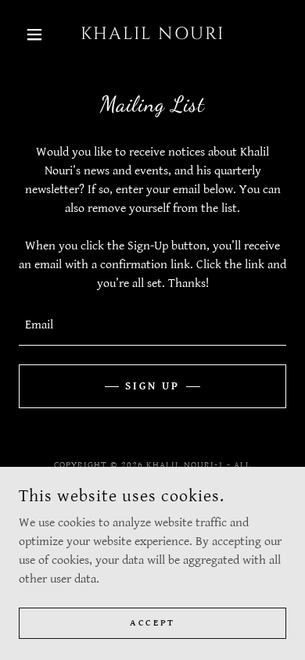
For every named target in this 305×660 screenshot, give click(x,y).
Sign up (152, 386)
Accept (152, 623)
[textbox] (152, 326)
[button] (39, 34)
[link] (152, 34)
